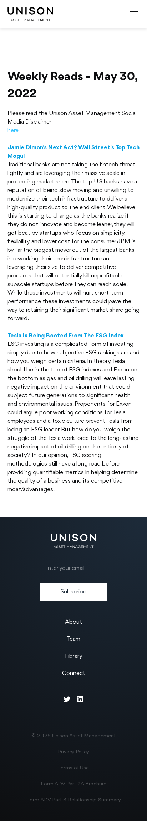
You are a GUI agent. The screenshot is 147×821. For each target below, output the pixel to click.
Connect (73, 673)
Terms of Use (73, 768)
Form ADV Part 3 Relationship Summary (73, 800)
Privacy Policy (73, 752)
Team (73, 639)
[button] (132, 14)
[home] (30, 14)
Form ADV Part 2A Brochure (73, 784)
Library (73, 656)
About (73, 622)
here (13, 131)
